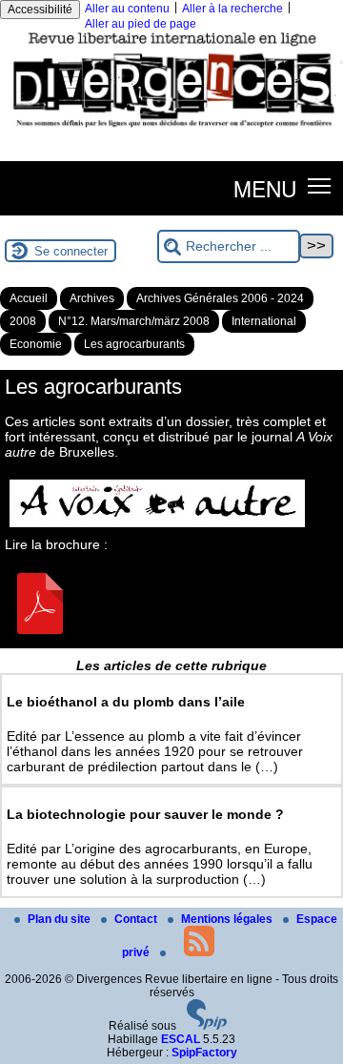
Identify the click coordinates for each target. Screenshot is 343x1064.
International (264, 321)
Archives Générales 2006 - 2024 (220, 298)
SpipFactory (204, 1052)
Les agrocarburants (134, 344)
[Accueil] (171, 130)
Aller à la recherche (232, 8)
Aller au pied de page (140, 24)
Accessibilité (40, 9)
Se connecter (71, 251)
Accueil (29, 298)
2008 (23, 321)
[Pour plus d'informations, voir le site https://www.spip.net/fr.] (206, 1026)
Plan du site (60, 919)
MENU (264, 188)
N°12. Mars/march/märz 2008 (134, 321)
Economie (36, 344)
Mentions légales (228, 919)
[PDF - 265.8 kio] (40, 629)
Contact (137, 919)
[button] (319, 184)
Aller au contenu (127, 8)
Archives (92, 298)
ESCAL (180, 1039)
